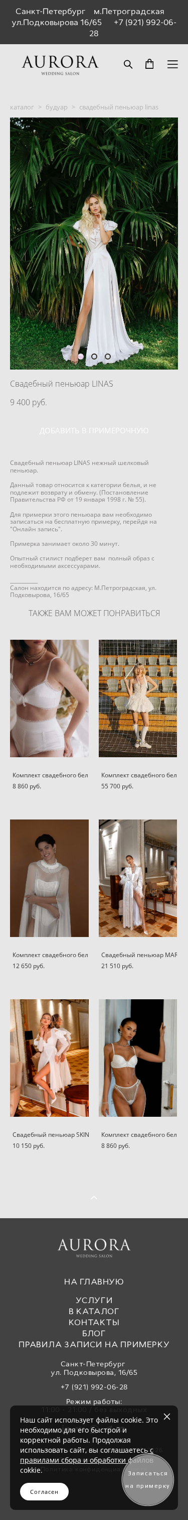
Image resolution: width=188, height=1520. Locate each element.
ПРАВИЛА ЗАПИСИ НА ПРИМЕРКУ (94, 1344)
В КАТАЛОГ (94, 1311)
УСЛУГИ (94, 1300)
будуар (57, 106)
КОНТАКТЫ (94, 1322)
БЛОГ (94, 1333)
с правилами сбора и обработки (86, 1455)
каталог (22, 106)
